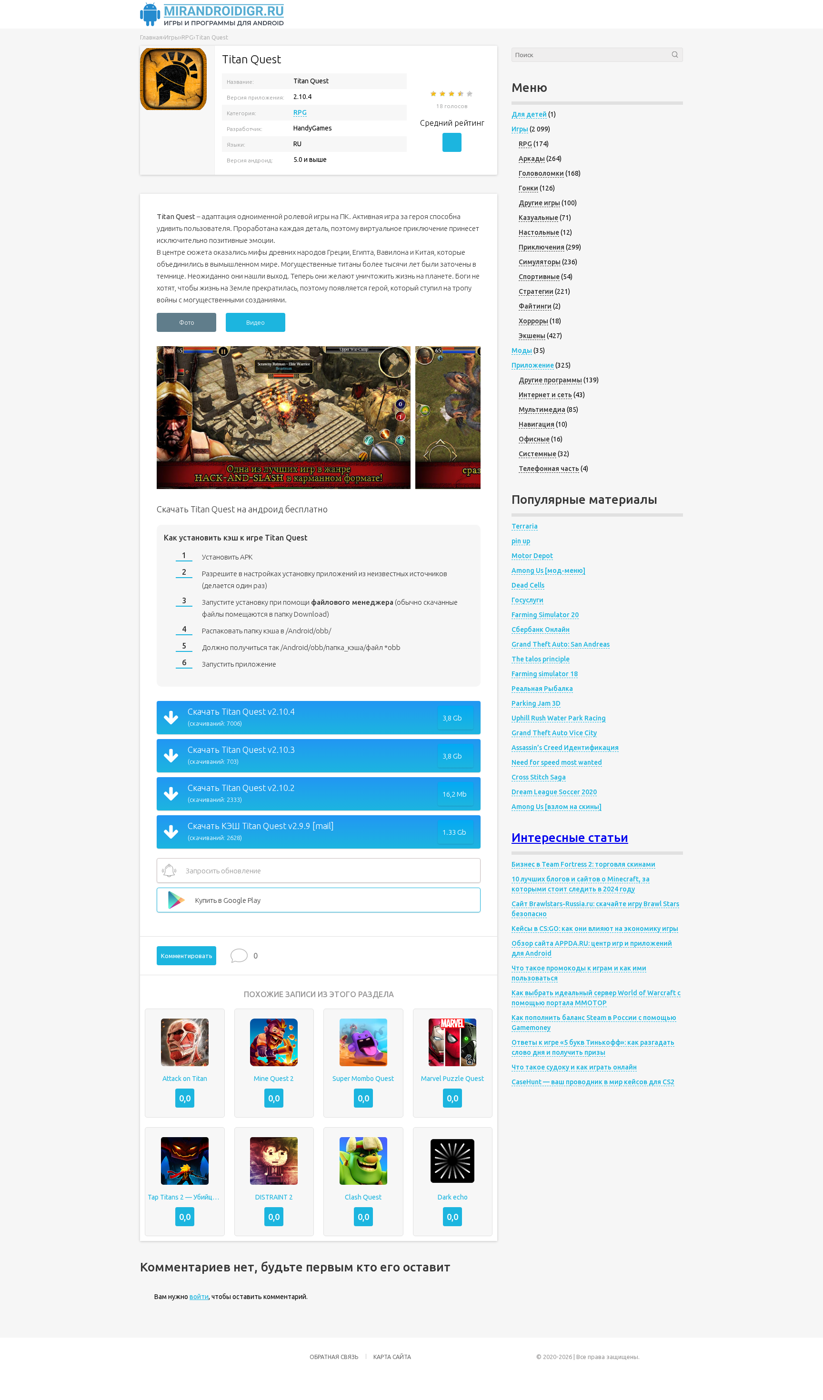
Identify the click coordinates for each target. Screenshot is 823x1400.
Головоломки (541, 173)
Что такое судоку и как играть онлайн (574, 1067)
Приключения (541, 247)
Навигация (536, 424)
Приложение (533, 365)
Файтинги (535, 306)
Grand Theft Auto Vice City (554, 733)
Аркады (532, 158)
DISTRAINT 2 (274, 1197)
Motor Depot (532, 556)
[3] (452, 94)
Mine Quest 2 (274, 1078)
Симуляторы (540, 262)
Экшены (532, 336)
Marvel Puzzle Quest (452, 1078)
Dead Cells (528, 585)
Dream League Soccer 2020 (554, 792)
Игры (520, 129)
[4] (461, 94)
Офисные (534, 439)
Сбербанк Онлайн (541, 629)
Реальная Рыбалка (542, 688)
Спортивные (539, 276)
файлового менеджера (352, 602)
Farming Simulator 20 (545, 615)
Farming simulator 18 (545, 674)
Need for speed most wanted (557, 762)
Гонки (528, 188)
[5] (470, 94)
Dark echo (453, 1197)
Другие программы (550, 380)
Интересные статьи (570, 837)
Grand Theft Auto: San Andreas (561, 644)
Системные (537, 454)
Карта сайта (392, 1357)
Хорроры (533, 321)
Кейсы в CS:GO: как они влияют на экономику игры (595, 928)
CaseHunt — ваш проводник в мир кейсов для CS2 (593, 1082)
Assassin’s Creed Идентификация (565, 747)
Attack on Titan (184, 1078)
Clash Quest (363, 1197)
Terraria (525, 526)
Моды (522, 350)
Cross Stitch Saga (539, 777)
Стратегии (536, 291)
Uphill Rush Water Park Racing (559, 718)
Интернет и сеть (545, 395)
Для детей (529, 114)
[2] (443, 94)
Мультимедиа (542, 409)
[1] (434, 94)
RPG (300, 112)
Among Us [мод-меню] (548, 570)
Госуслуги (527, 600)
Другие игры (539, 203)
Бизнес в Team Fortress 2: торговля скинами (583, 864)
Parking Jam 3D (536, 703)
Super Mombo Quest (363, 1078)
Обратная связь (334, 1357)
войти (199, 1296)
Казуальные (538, 217)
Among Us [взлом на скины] (557, 806)
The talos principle (541, 659)
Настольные (539, 232)
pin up (521, 541)
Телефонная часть (549, 468)
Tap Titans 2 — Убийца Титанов (185, 1197)
